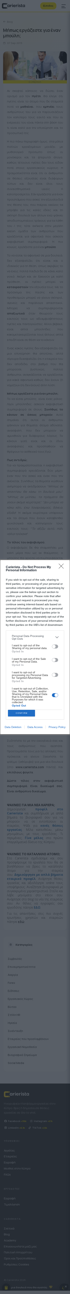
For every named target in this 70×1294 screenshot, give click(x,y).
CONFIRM (21, 713)
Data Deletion (13, 727)
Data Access (35, 727)
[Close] (62, 567)
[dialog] (35, 647)
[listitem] (35, 637)
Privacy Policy (57, 727)
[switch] (55, 646)
